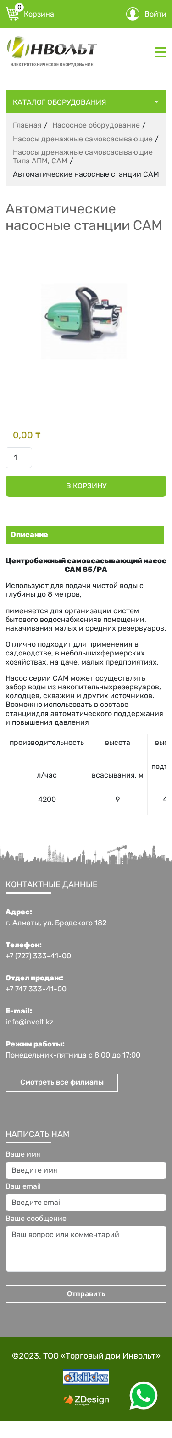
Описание (29, 534)
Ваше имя (23, 1154)
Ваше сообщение (36, 1218)
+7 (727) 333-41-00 (38, 956)
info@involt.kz (29, 1022)
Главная (27, 125)
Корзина (35, 12)
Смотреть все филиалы (62, 1082)
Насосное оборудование (96, 125)
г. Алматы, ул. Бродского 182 (56, 923)
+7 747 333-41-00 (36, 989)
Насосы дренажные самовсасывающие (83, 138)
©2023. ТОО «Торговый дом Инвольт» (86, 1356)
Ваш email (23, 1186)
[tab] (83, 534)
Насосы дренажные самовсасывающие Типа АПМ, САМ (83, 156)
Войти (155, 14)
